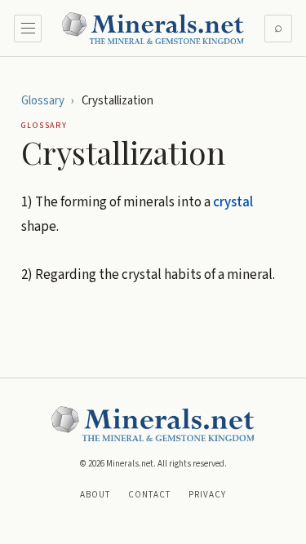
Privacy (207, 495)
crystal (233, 202)
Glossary (42, 100)
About (95, 495)
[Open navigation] (28, 28)
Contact (149, 495)
